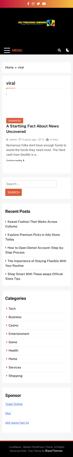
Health (13, 350)
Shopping (16, 376)
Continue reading (14, 160)
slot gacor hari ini (17, 422)
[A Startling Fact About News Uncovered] (36, 107)
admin (13, 139)
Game (13, 342)
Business (15, 120)
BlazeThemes (53, 451)
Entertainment (19, 334)
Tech (12, 309)
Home (13, 359)
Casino (13, 325)
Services (15, 367)
